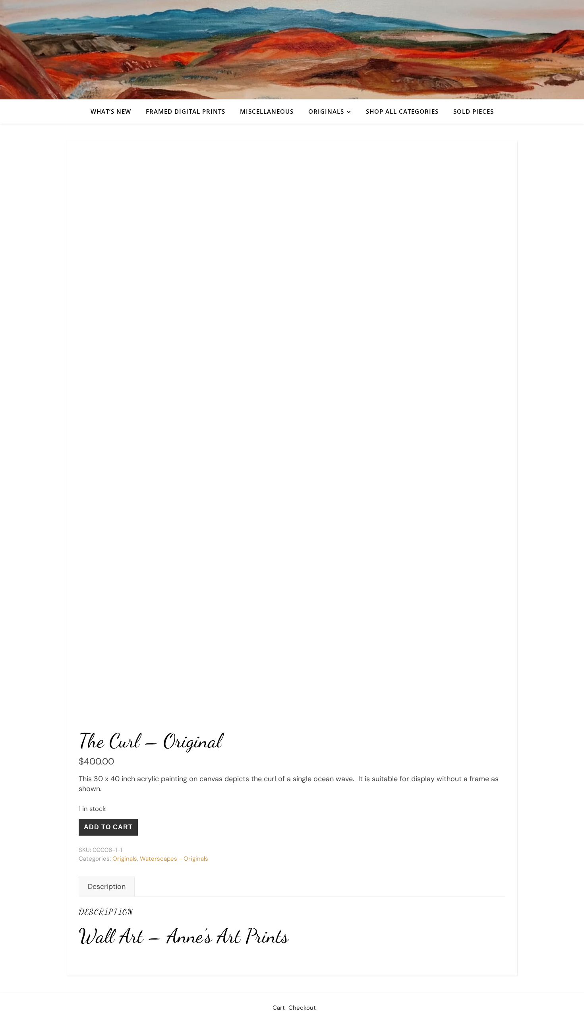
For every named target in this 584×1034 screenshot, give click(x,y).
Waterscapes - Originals (174, 859)
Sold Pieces (473, 111)
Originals (326, 111)
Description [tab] (107, 886)
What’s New (111, 111)
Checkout (302, 1008)
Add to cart (108, 827)
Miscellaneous (267, 111)
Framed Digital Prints (185, 111)
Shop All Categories (402, 111)
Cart (279, 1008)
